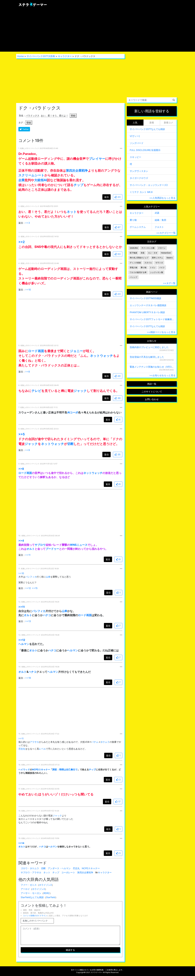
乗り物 (133, 220)
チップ (79, 185)
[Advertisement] (97, 30)
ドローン (161, 248)
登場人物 (133, 267)
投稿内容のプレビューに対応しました (149, 347)
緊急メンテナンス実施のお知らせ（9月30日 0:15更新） (152, 366)
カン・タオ (152, 253)
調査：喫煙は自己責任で (65, 769)
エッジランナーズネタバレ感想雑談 (148, 305)
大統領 (39, 180)
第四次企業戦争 (77, 170)
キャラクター (65, 56)
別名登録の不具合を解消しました (147, 356)
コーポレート (68, 872)
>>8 (27, 371)
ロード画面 (36, 351)
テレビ (36, 391)
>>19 (28, 677)
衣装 (142, 253)
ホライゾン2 (45, 884)
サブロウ (40, 544)
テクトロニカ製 (147, 248)
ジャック (80, 391)
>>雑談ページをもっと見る (161, 332)
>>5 (21, 434)
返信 (106, 197)
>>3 (27, 222)
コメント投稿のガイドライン (35, 916)
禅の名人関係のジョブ (139, 258)
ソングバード (136, 143)
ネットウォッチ (101, 355)
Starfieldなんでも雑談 (32, 897)
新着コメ (168, 122)
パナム (95, 741)
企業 (21, 180)
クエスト (159, 227)
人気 (135, 122)
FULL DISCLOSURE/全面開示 (145, 150)
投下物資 (133, 253)
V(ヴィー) (135, 136)
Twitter (25, 129)
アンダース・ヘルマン (59, 868)
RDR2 (47, 893)
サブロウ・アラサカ (31, 872)
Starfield (50, 897)
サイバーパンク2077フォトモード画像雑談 (152, 319)
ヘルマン (23, 644)
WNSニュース (79, 544)
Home (20, 56)
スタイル (148, 263)
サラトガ (159, 263)
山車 (48, 576)
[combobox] (152, 100)
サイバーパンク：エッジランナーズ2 (149, 185)
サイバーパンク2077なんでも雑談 (147, 129)
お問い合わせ (152, 399)
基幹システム (157, 258)
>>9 (27, 450)
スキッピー (135, 157)
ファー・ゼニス (29, 884)
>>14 (21, 843)
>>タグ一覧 (169, 283)
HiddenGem (166, 253)
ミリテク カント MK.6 (141, 192)
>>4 (21, 540)
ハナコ (47, 615)
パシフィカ (31, 576)
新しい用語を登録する (151, 111)
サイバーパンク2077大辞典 (41, 56)
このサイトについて (151, 391)
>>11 (27, 554)
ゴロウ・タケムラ (30, 868)
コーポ (74, 412)
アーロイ (25, 889)
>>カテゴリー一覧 (166, 232)
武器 (157, 212)
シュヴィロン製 (156, 272)
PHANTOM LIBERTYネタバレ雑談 (147, 312)
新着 (151, 122)
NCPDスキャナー (41, 769)
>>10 (28, 289)
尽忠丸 (21, 748)
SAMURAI (134, 248)
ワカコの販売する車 (138, 272)
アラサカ (34, 741)
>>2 (21, 242)
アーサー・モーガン (31, 893)
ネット (72, 212)
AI (45, 180)
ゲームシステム (138, 227)
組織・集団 (160, 220)
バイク (162, 267)
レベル (42, 748)
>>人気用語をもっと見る (162, 197)
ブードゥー (52, 548)
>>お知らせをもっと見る (162, 375)
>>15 (35, 588)
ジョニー (76, 351)
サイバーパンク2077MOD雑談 (145, 298)
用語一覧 (151, 383)
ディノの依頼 (135, 263)
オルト (31, 548)
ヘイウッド (24, 769)
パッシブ (133, 277)
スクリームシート (31, 175)
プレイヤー (97, 158)
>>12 (28, 588)
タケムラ (105, 741)
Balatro (170, 258)
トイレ (152, 267)
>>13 (28, 621)
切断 (70, 444)
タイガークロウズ (139, 178)
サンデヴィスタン (139, 171)
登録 (73, 115)
